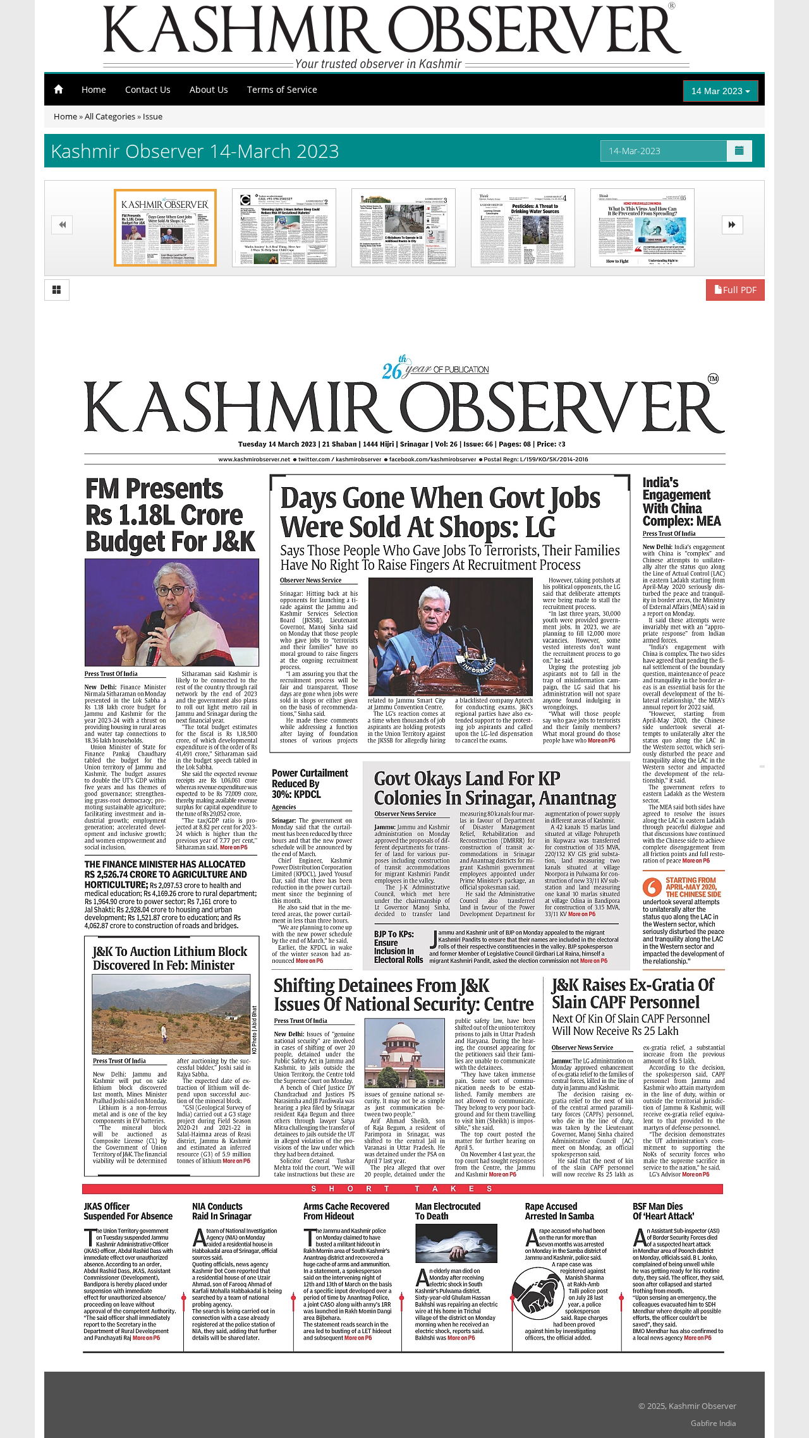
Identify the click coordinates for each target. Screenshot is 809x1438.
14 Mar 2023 (718, 91)
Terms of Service (282, 89)
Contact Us (148, 89)
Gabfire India (713, 1423)
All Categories (110, 116)
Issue (152, 116)
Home (94, 89)
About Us (209, 89)
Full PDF (740, 290)
